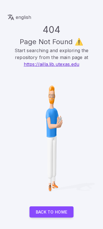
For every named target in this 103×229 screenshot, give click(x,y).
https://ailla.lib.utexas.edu (51, 64)
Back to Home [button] (52, 212)
